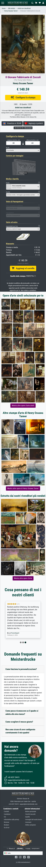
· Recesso (6, 822)
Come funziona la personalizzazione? (21, 669)
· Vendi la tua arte (30, 814)
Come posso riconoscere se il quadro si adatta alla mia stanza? (21, 712)
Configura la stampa (24, 97)
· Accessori (28, 822)
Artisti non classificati (24, 8)
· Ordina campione (30, 825)
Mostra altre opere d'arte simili (23, 405)
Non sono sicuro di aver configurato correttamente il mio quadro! (20, 731)
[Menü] (2, 3)
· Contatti (6, 811)
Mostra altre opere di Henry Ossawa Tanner (23, 488)
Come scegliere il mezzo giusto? (19, 721)
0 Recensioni (27, 128)
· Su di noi (6, 828)
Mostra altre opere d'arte (23, 578)
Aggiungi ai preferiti (35, 123)
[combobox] (23, 150)
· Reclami (6, 825)
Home (4, 8)
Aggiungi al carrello (24, 268)
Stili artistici (11, 8)
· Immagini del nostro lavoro (33, 820)
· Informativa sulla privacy (11, 820)
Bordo (7, 147)
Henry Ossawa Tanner (11, 11)
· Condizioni (6, 814)
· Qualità (27, 817)
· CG (4, 817)
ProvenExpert (15, 633)
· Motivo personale (30, 811)
